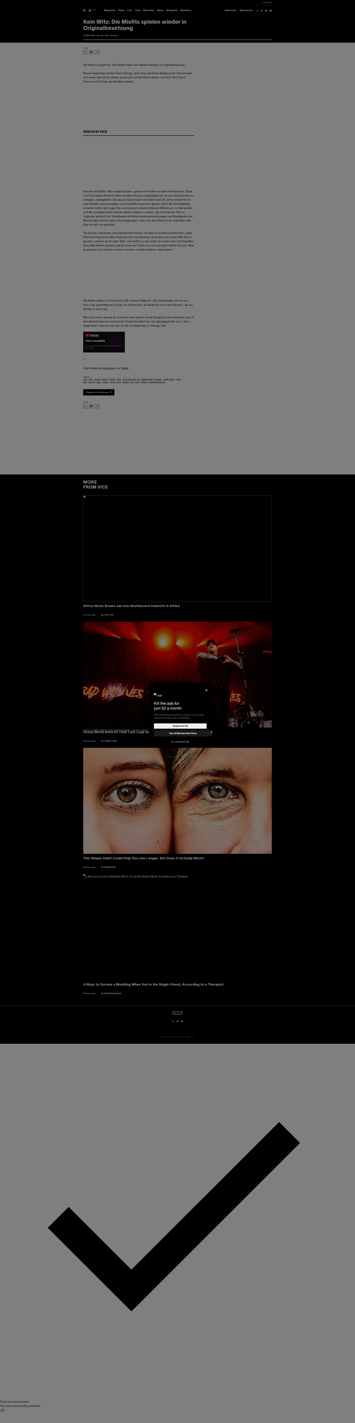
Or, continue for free (180, 742)
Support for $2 (180, 726)
